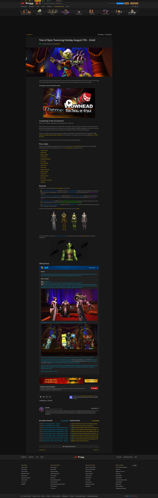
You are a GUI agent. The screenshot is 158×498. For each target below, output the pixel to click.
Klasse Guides (24, 467)
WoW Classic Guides (90, 465)
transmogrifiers (59, 188)
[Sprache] (137, 6)
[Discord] (125, 496)
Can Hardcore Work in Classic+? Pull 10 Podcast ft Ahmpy (85, 423)
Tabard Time (44, 173)
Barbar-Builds (119, 475)
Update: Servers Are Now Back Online (81, 440)
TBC (44, 0)
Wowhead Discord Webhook (87, 396)
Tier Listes (118, 473)
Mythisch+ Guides (25, 473)
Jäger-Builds (118, 484)
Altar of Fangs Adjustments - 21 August (51, 423)
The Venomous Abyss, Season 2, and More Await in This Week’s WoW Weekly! (56, 427)
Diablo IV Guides (119, 465)
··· (53, 0)
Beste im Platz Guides (90, 469)
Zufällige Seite (65, 496)
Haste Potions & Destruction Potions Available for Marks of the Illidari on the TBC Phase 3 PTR (86, 431)
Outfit (77, 208)
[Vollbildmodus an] (131, 6)
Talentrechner (24, 479)
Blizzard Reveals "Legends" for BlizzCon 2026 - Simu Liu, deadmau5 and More (86, 427)
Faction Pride (44, 165)
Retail (31, 0)
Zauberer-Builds (119, 486)
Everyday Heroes (44, 176)
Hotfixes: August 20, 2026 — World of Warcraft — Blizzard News (56, 438)
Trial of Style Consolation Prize (79, 361)
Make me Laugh (44, 171)
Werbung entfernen (59, 6)
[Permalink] (49, 396)
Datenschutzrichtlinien (80, 496)
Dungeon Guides (54, 471)
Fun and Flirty (44, 157)
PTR (40, 3)
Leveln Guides (24, 471)
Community (49, 6)
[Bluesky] (40, 396)
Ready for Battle (44, 154)
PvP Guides (87, 479)
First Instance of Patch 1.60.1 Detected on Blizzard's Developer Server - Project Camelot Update (86, 437)
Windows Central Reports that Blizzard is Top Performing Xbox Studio (86, 435)
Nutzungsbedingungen (92, 496)
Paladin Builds (119, 482)
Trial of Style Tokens (46, 362)
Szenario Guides (54, 482)
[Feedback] (135, 6)
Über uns (43, 496)
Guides (43, 6)
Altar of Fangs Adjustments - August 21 (51, 425)
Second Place (80, 359)
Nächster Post (96, 449)
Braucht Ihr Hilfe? (27, 496)
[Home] (27, 3)
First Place (74, 359)
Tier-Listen (52, 488)
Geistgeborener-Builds (121, 488)
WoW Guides (24, 465)
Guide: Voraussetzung (90, 467)
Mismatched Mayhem (45, 159)
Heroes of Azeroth (45, 169)
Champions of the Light (46, 180)
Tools (37, 457)
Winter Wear (43, 152)
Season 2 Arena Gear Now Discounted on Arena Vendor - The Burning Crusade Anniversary (86, 429)
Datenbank (31, 6)
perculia (58, 43)
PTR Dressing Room (59, 208)
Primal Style (43, 167)
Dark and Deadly (44, 163)
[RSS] (136, 496)
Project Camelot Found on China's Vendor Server (83, 425)
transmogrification (43, 400)
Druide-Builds (119, 477)
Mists (50, 0)
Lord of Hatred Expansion (121, 467)
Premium (72, 496)
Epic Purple (43, 178)
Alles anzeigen (65, 420)
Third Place (88, 359)
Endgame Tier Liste (120, 471)
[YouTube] (134, 496)
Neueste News (75, 421)
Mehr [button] (67, 6)
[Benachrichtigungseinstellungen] (133, 6)
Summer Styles (44, 150)
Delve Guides (24, 469)
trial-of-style (50, 400)
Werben (48, 496)
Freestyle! (43, 182)
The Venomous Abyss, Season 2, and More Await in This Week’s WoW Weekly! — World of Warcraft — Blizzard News (56, 435)
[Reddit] (46, 396)
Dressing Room (69, 148)
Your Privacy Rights (56, 496)
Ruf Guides (52, 477)
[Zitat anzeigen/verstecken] (97, 267)
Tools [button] (37, 6)
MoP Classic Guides (55, 465)
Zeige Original (92, 267)
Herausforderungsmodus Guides (57, 484)
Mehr (136, 457)
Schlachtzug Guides (25, 477)
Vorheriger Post (42, 449)
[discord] (71, 397)
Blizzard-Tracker (45, 421)
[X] (127, 496)
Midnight (23, 484)
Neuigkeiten (24, 6)
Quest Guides (53, 475)
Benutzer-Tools (36, 496)
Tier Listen (23, 482)
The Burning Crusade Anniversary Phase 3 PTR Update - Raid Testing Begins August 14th (86, 433)
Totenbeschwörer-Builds (121, 479)
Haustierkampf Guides (55, 479)
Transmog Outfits (77, 146)
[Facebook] (43, 396)
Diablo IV (60, 0)
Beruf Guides (24, 475)
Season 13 (118, 469)
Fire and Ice (43, 161)
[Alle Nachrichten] (22, 1)
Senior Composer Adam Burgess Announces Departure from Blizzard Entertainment (86, 438)
